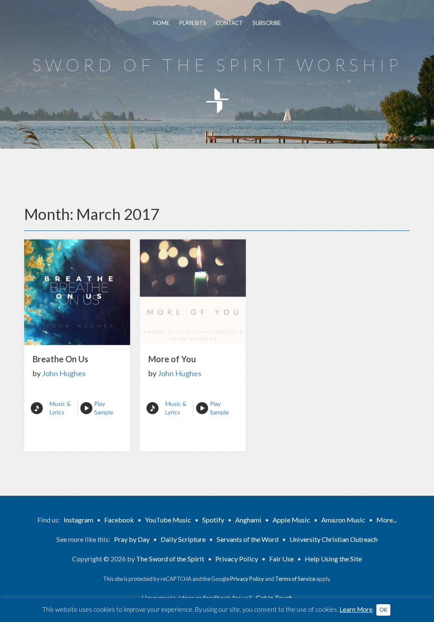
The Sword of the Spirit (170, 559)
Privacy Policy (236, 559)
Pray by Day (132, 539)
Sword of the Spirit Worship (217, 65)
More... (386, 520)
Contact (229, 22)
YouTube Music (168, 520)
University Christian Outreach (333, 539)
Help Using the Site (333, 559)
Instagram (78, 520)
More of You (172, 359)
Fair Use (281, 559)
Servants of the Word (247, 539)
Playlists (192, 22)
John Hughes (64, 373)
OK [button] (383, 609)
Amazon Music (343, 520)
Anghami (248, 520)
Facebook (119, 520)
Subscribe (267, 22)
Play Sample (103, 408)
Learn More (356, 609)
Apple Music (291, 520)
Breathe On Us (60, 359)
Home (161, 22)
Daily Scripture (183, 539)
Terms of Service (295, 578)
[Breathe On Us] (77, 292)
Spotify (213, 520)
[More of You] (193, 292)
